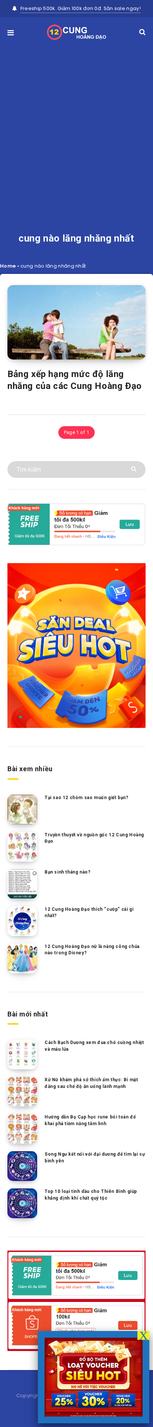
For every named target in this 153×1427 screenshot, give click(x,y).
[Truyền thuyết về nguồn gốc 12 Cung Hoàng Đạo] (22, 847)
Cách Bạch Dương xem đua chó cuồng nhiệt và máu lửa (94, 1045)
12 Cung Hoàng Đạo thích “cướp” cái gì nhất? (89, 912)
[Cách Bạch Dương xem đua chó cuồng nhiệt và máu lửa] (22, 1054)
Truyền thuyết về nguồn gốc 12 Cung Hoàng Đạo (94, 838)
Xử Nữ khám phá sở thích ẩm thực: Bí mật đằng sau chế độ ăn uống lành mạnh (91, 1083)
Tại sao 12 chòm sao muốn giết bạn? (86, 797)
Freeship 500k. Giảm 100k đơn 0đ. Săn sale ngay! (80, 8)
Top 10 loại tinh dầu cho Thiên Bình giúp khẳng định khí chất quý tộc (91, 1194)
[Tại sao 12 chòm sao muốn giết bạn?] (22, 809)
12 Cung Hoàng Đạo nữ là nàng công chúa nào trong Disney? (92, 949)
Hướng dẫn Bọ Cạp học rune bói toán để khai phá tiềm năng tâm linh (90, 1120)
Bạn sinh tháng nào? (67, 872)
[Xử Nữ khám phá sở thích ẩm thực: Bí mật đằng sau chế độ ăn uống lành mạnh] (22, 1092)
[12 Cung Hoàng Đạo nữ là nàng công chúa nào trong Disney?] (22, 958)
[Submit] (134, 468)
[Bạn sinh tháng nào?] (22, 884)
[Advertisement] (76, 125)
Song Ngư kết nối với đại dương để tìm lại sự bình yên (95, 1157)
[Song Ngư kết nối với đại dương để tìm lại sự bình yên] (22, 1166)
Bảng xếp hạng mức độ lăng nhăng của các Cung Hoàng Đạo (74, 380)
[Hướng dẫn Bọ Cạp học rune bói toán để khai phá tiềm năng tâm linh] (22, 1129)
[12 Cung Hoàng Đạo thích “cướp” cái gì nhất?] (22, 921)
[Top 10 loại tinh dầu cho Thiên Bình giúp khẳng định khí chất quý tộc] (22, 1203)
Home (8, 265)
